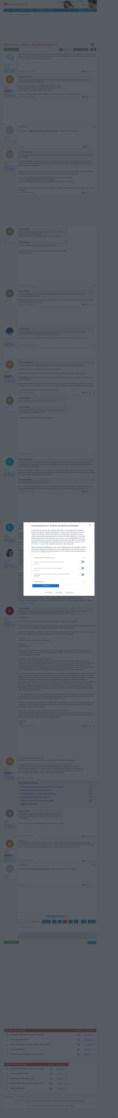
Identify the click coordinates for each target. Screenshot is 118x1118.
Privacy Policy (69, 592)
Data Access (59, 592)
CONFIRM (45, 585)
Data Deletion (49, 592)
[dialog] (59, 559)
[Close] (91, 526)
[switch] (81, 562)
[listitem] (59, 558)
